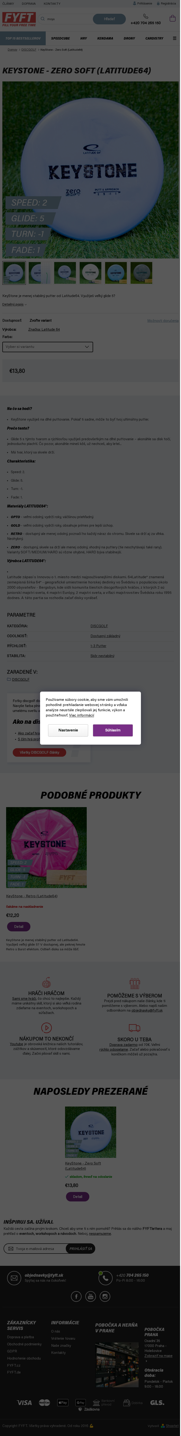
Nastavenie (66, 730)
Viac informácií (79, 715)
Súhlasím (111, 730)
